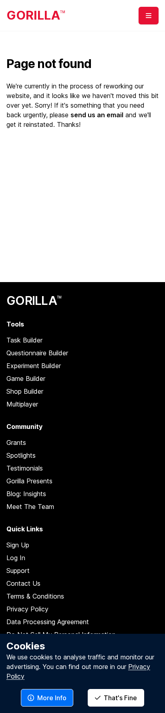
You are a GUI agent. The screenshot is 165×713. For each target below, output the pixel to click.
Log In (15, 558)
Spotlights (21, 455)
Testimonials (24, 468)
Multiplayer (22, 404)
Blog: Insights (26, 494)
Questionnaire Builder (37, 353)
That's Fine (120, 698)
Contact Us (23, 583)
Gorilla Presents (29, 481)
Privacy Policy (27, 609)
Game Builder (25, 379)
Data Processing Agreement (47, 622)
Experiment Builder (33, 366)
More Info (51, 698)
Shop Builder (24, 391)
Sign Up (17, 545)
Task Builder (24, 340)
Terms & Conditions (35, 596)
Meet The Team (30, 507)
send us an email (96, 115)
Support (18, 571)
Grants (16, 443)
